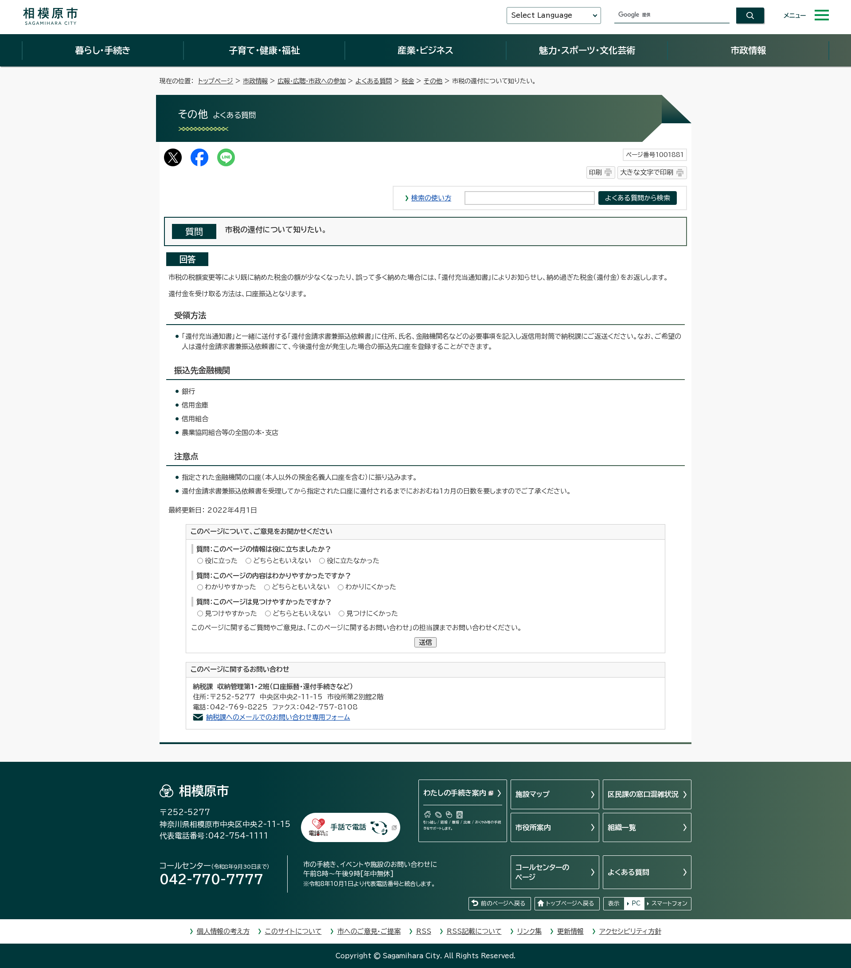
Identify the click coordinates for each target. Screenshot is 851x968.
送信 (425, 642)
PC (636, 903)
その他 (433, 81)
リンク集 (529, 931)
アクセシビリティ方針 (630, 931)
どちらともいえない (282, 560)
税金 (408, 81)
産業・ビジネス (425, 50)
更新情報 (570, 931)
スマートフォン (669, 903)
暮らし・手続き (103, 50)
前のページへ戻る (503, 903)
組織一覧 (622, 827)
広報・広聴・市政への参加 (311, 81)
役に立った (221, 560)
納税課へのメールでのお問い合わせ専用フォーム (278, 717)
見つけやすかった (231, 613)
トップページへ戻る (570, 903)
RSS (423, 931)
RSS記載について (474, 931)
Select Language (541, 15)
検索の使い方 (431, 198)
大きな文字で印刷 (646, 172)
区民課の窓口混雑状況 (643, 794)
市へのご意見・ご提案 (369, 931)
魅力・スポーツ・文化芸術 (587, 50)
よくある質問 (373, 81)
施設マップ (532, 794)
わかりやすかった (230, 587)
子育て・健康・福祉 (264, 50)
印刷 (595, 172)
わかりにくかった (370, 587)
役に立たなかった (353, 560)
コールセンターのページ (542, 872)
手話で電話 (348, 827)
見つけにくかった (372, 613)
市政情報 (748, 50)
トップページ (215, 81)
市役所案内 (533, 827)
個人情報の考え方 (223, 931)
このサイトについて (293, 931)
